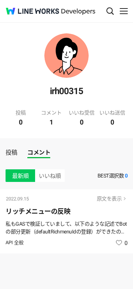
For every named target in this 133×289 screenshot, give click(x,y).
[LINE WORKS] (32, 11)
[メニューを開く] (123, 11)
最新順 (20, 176)
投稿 (11, 152)
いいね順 (50, 176)
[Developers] (78, 12)
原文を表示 (109, 199)
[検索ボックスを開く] (110, 11)
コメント (38, 152)
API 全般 (15, 242)
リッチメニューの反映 (38, 211)
